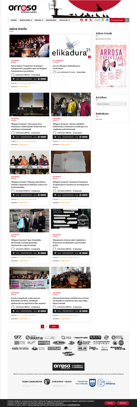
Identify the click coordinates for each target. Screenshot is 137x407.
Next (54, 327)
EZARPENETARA (74, 405)
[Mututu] (39, 79)
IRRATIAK (38, 20)
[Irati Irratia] (71, 343)
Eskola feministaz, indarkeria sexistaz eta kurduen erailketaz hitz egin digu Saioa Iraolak (71, 300)
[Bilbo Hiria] (95, 337)
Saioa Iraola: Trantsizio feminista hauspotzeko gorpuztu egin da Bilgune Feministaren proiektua (29, 68)
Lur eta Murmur (58, 60)
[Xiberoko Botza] (104, 348)
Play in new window (23, 83)
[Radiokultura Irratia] (54, 348)
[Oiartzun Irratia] (38, 348)
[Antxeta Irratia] (34, 337)
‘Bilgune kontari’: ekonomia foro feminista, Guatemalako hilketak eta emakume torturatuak (28, 126)
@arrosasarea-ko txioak (103, 39)
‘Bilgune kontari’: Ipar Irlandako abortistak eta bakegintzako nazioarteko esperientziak (26, 242)
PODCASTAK (63, 20)
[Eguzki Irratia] (117, 337)
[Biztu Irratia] (106, 337)
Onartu (110, 403)
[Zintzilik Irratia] (68, 354)
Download (33, 83)
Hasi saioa (99, 119)
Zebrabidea (15, 60)
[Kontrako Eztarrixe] (114, 343)
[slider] (44, 79)
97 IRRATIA (56, 62)
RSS (23, 86)
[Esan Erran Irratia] (19, 343)
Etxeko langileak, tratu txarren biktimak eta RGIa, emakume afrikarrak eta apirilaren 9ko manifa (28, 300)
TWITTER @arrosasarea (16, 395)
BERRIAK (13, 62)
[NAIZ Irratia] (20, 348)
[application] (29, 79)
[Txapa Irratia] (94, 348)
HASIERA (14, 20)
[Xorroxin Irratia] (117, 348)
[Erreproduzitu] (14, 79)
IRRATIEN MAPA (51, 20)
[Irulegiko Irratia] (84, 343)
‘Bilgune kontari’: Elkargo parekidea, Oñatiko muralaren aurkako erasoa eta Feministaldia (29, 184)
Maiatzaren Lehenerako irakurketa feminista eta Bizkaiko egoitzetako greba (69, 242)
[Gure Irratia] (44, 343)
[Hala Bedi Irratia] (59, 343)
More (27, 86)
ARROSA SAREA (25, 20)
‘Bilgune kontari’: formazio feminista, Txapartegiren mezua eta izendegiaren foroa (71, 184)
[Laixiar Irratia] (121, 343)
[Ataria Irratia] (66, 337)
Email (19, 86)
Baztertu (123, 403)
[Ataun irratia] (80, 337)
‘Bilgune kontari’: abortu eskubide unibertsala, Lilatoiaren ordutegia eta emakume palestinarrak (70, 126)
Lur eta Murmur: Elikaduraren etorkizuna (66, 67)
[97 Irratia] (19, 337)
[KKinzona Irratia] (101, 343)
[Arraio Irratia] (51, 337)
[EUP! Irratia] (31, 343)
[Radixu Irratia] (69, 348)
